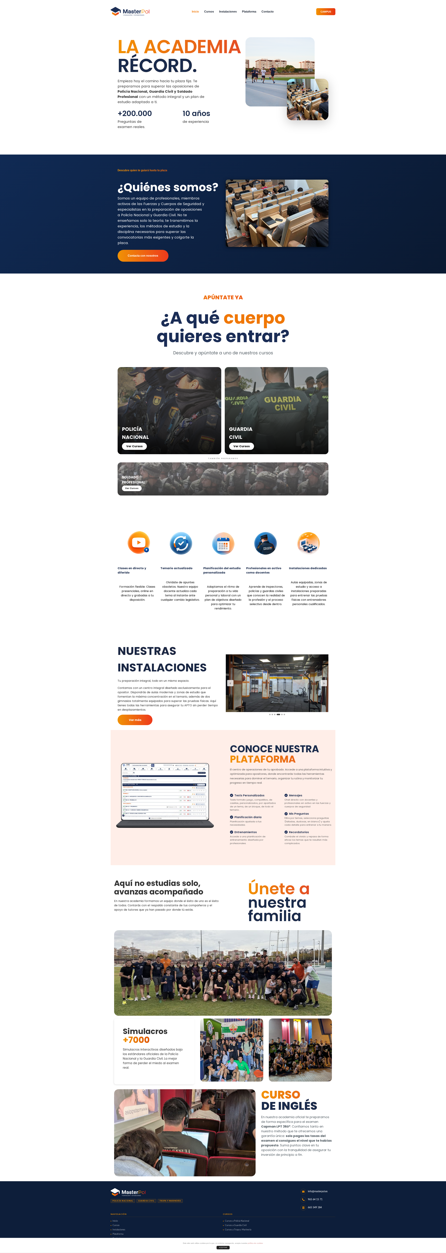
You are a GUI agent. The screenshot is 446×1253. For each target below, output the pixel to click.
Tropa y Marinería (170, 1201)
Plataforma (249, 11)
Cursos (209, 11)
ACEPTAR (223, 1247)
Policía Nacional (123, 1201)
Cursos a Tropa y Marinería (238, 1230)
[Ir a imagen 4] (277, 714)
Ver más (135, 720)
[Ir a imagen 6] (284, 714)
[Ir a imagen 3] (274, 714)
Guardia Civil (146, 1201)
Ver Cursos (134, 446)
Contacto (268, 11)
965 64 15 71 (315, 1199)
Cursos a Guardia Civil (236, 1225)
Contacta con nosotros (143, 255)
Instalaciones (228, 11)
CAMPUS (326, 11)
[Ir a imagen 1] (270, 714)
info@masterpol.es (318, 1191)
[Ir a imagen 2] (272, 714)
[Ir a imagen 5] (281, 714)
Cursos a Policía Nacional (237, 1221)
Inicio (195, 11)
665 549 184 (315, 1207)
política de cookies (255, 1243)
